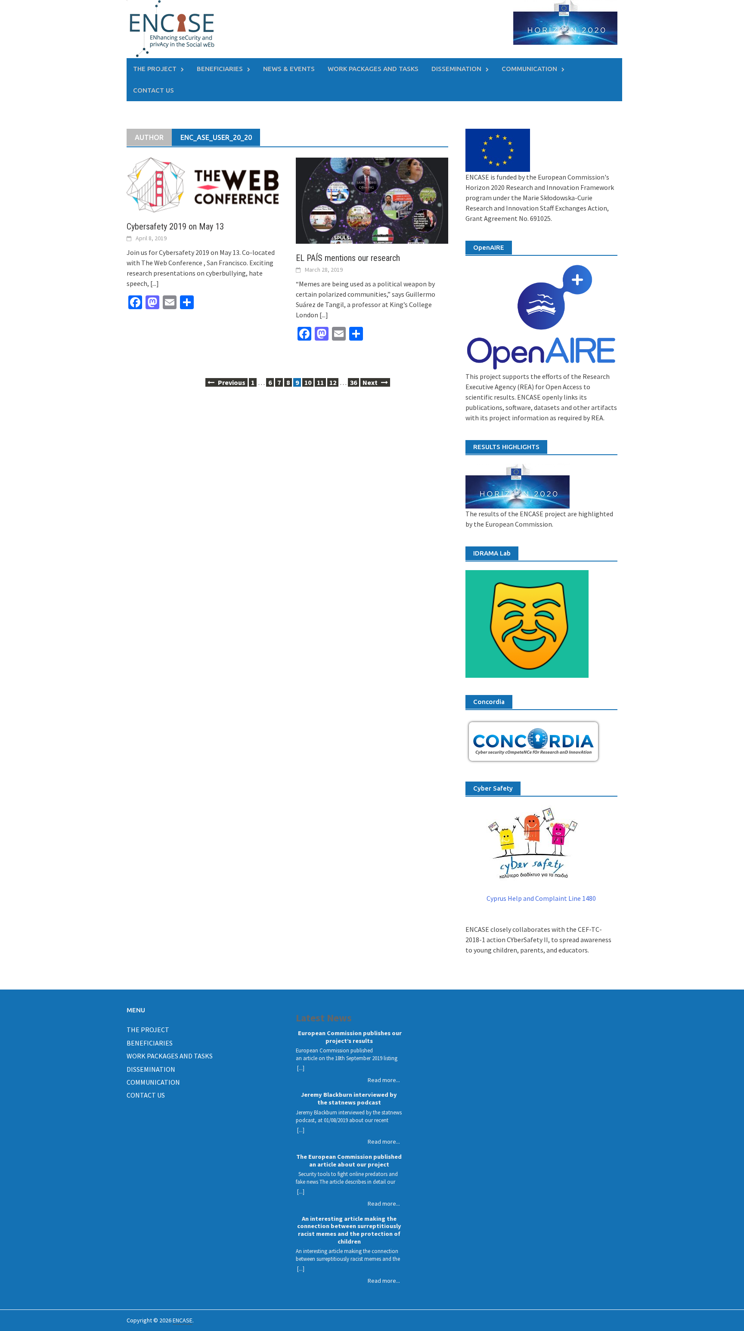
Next (371, 382)
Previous (231, 382)
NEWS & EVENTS (289, 68)
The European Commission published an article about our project (349, 1160)
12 (332, 382)
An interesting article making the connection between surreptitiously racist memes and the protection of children (349, 1230)
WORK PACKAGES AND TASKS (373, 68)
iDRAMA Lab (492, 553)
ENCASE (182, 1320)
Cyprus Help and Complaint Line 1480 (541, 898)
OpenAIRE (488, 247)
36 (353, 382)
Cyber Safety (493, 788)
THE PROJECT (155, 68)
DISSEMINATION (456, 68)
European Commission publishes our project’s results (349, 1037)
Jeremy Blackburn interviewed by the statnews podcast (349, 1098)
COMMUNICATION (529, 68)
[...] (154, 283)
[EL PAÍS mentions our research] (372, 199)
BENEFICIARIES (220, 68)
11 (320, 382)
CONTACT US (153, 90)
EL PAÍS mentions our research (348, 258)
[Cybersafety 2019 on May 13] (203, 184)
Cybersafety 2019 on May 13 (175, 226)
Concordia (489, 701)
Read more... (384, 1080)
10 (307, 382)
